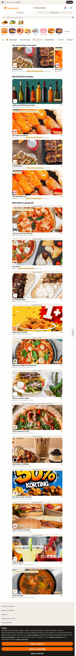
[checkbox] (4, 32)
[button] (10, 7)
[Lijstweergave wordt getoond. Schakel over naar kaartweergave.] (73, 17)
